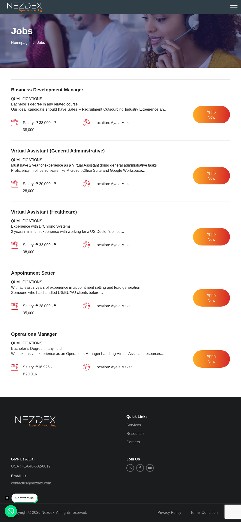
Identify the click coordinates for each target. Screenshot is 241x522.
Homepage (20, 43)
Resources (135, 434)
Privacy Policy (169, 512)
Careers (133, 442)
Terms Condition (204, 512)
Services (133, 425)
